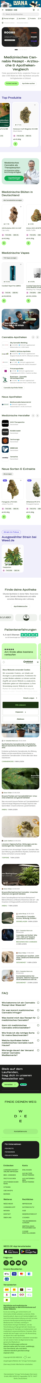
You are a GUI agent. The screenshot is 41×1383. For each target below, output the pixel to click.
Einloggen (27, 1170)
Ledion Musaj (22, 913)
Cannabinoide (8, 761)
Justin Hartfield (8, 841)
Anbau (4, 809)
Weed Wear (8, 1204)
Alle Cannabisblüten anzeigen (12, 200)
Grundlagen (21, 921)
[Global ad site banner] (20, 3)
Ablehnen (20, 719)
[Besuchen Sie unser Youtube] (18, 1262)
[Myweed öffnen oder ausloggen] (38, 10)
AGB (24, 1210)
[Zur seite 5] (24, 49)
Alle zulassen (20, 705)
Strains (6, 1187)
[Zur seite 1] (16, 49)
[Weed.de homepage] (11, 10)
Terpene (5, 857)
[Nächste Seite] (37, 337)
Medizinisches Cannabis (26, 942)
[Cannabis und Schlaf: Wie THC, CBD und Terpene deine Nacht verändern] (8, 937)
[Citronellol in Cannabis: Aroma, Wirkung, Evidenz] (8, 918)
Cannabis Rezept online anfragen (14, 178)
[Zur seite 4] (22, 49)
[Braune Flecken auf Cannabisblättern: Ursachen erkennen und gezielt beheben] (20, 778)
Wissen (6, 1210)
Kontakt (7, 1214)
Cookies (25, 1217)
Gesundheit (21, 962)
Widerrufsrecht (29, 1214)
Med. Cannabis (9, 1175)
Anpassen (19, 712)
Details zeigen (28, 698)
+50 (24, 1084)
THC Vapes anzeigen (10, 258)
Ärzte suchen (9, 1178)
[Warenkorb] (34, 10)
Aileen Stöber (8, 792)
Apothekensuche (20, 606)
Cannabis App (9, 1207)
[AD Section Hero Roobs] (20, 37)
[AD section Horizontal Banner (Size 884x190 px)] (20, 319)
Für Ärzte (9, 1148)
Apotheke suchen (28, 83)
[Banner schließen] (37, 662)
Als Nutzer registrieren (28, 1174)
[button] (20, 23)
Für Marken (10, 1152)
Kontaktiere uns (20, 1131)
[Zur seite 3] (20, 49)
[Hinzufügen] (4, 243)
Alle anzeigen (7, 474)
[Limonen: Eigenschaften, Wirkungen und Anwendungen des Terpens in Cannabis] (20, 826)
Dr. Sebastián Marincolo (11, 741)
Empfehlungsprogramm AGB (29, 1227)
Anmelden (8, 1084)
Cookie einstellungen (28, 1232)
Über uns (7, 1217)
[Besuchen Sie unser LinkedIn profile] (24, 1262)
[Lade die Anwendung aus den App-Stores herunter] (11, 1251)
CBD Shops (8, 1190)
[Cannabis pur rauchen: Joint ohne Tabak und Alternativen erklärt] (8, 957)
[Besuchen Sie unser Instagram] (6, 1262)
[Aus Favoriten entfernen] (21, 207)
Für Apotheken (11, 1155)
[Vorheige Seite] (33, 337)
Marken (6, 1194)
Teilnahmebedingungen (29, 1222)
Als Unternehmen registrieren (28, 1180)
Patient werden (11, 83)
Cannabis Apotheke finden (13, 388)
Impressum (27, 1204)
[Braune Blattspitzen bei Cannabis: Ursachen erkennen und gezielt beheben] (20, 875)
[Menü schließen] (2, 10)
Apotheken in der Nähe (10, 1183)
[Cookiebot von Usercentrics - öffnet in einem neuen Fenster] (24, 662)
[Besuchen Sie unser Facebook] (12, 1262)
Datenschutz (28, 1207)
